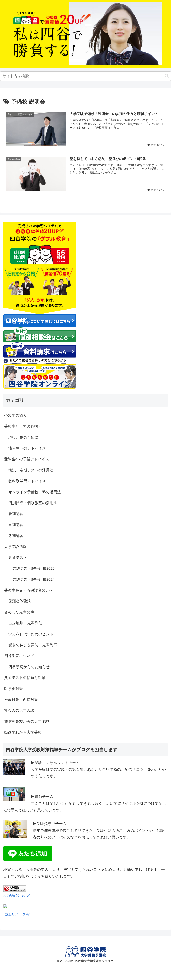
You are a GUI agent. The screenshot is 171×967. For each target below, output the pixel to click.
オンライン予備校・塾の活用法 (34, 492)
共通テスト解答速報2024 (34, 579)
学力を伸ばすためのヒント (30, 634)
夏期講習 (15, 525)
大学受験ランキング (16, 895)
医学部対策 (13, 689)
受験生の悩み (15, 415)
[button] (166, 75)
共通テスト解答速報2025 (34, 568)
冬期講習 (15, 536)
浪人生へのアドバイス (27, 448)
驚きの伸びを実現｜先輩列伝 (32, 645)
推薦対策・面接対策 (21, 700)
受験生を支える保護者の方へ (28, 590)
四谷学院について (19, 656)
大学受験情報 (15, 547)
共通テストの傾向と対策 (24, 678)
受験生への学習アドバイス (26, 459)
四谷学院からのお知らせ (29, 667)
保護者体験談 (19, 601)
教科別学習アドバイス (27, 481)
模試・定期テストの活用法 (30, 470)
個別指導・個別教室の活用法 (32, 503)
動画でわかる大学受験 (23, 732)
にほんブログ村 (16, 914)
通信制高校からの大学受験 (26, 721)
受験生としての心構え (23, 426)
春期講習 (15, 514)
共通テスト (17, 557)
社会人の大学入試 (19, 710)
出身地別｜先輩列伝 (25, 623)
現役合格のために (23, 437)
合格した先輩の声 (19, 612)
